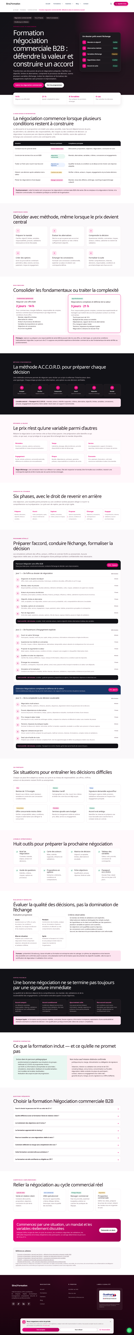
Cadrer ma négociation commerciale (28, 85)
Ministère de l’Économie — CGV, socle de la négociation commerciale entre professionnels (41, 1262)
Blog (41, 1300)
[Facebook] (29, 1304)
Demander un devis (108, 1230)
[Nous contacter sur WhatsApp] (129, 1330)
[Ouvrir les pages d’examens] (73, 4)
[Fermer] (110, 1321)
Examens (42, 1296)
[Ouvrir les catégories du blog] (80, 4)
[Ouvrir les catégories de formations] (62, 4)
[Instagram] (13, 1304)
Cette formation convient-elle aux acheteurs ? (32, 1152)
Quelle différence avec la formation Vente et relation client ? (37, 1116)
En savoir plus (46, 1325)
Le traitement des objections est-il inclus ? (30, 1123)
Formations (43, 1293)
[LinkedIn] (23, 1304)
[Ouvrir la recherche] (111, 3)
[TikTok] (18, 1304)
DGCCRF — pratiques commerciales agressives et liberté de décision (35, 1260)
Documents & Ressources (76, 1297)
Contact (85, 4)
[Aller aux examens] (67, 3)
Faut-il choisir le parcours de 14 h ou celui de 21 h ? (33, 1108)
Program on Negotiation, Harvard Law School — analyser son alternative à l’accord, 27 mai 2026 (43, 1256)
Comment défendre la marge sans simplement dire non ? (36, 1145)
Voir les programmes (54, 85)
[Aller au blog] (76, 3)
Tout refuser (78, 1330)
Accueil (48, 4)
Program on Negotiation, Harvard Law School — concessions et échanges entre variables (41, 1258)
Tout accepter (41, 1330)
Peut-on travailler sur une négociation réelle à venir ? (34, 1137)
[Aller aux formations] (56, 3)
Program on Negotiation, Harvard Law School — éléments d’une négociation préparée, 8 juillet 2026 (44, 1254)
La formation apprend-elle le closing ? (29, 1130)
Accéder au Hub (73, 1289)
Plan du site (72, 1293)
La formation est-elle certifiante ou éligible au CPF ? (34, 1159)
